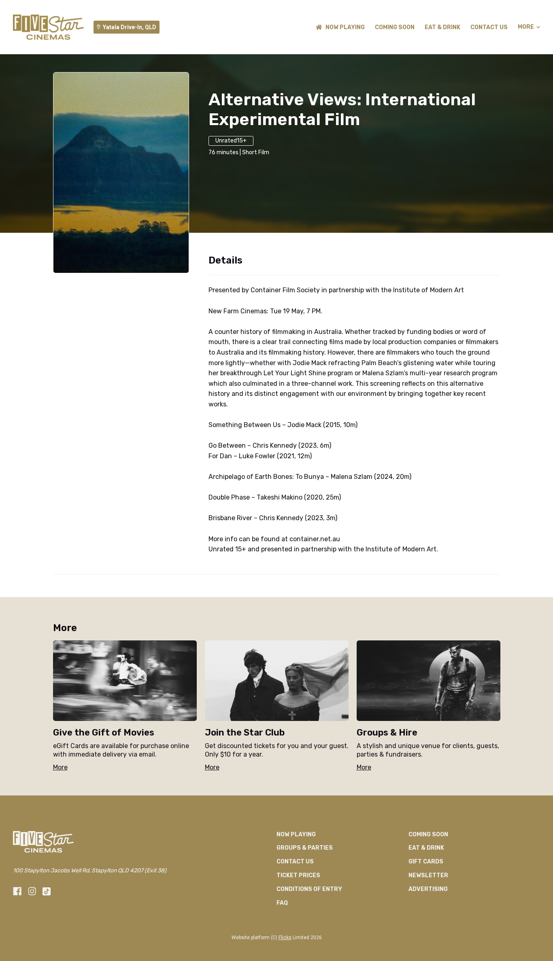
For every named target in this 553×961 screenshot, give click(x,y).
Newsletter (428, 875)
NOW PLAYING (345, 27)
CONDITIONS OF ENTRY (309, 889)
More (526, 27)
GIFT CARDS (425, 861)
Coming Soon (395, 27)
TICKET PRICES (298, 875)
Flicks (285, 937)
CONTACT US (489, 27)
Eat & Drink (442, 27)
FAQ (282, 902)
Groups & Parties (304, 847)
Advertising (428, 889)
